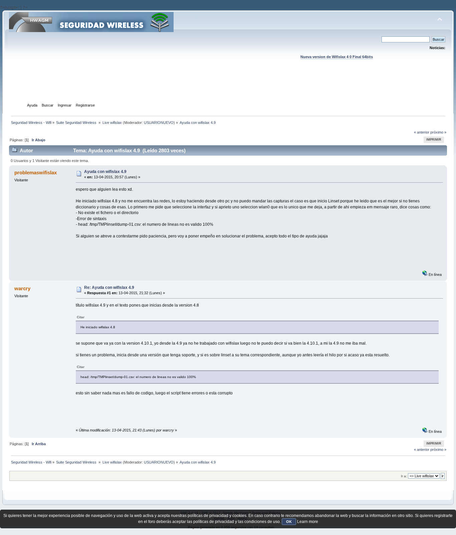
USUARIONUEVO (159, 123)
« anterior (421, 132)
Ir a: (404, 476)
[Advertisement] (228, 87)
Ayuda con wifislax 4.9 (105, 171)
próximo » (438, 132)
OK (289, 522)
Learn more (307, 521)
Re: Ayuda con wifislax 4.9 (109, 287)
